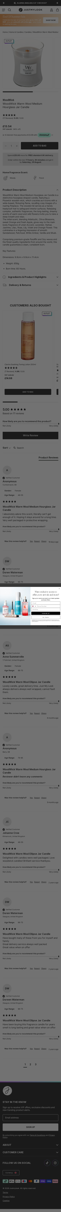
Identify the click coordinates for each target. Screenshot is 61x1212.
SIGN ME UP (46, 613)
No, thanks (46, 617)
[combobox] (33, 606)
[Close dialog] (59, 589)
